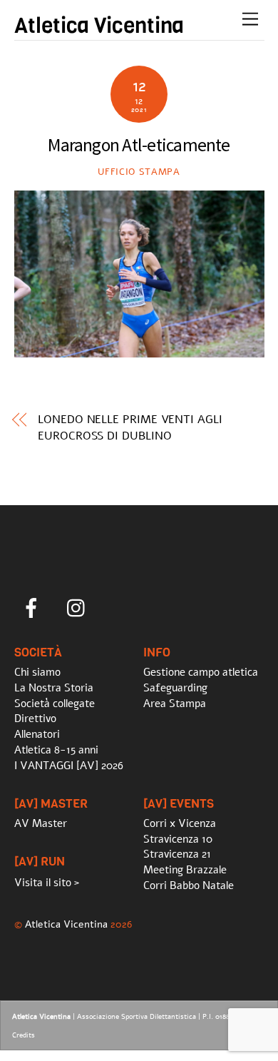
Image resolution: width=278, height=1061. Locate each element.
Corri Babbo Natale (188, 885)
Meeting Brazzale (185, 870)
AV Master (40, 823)
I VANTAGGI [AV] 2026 (68, 765)
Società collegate (54, 703)
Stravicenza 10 (177, 839)
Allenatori (37, 734)
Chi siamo (37, 672)
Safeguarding (175, 688)
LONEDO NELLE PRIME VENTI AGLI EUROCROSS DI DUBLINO (130, 427)
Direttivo (35, 718)
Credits (23, 1035)
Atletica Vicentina (66, 924)
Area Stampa (174, 703)
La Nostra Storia (53, 688)
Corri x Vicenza (179, 823)
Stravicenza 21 (177, 854)
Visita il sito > (46, 882)
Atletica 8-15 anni (56, 750)
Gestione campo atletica (200, 672)
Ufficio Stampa (139, 172)
